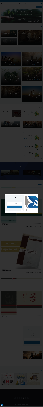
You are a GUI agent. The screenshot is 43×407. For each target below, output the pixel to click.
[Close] (36, 195)
